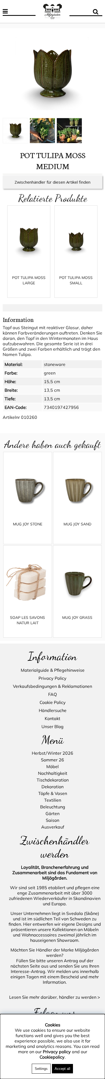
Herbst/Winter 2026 (52, 753)
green (49, 373)
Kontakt (52, 718)
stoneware (54, 364)
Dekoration (52, 786)
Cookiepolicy (52, 1057)
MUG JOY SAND (77, 524)
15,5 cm (52, 381)
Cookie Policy (53, 702)
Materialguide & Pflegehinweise (53, 670)
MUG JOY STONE (27, 524)
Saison (52, 820)
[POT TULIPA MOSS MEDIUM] (52, 73)
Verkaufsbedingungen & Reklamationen (52, 686)
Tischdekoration (53, 780)
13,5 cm (52, 390)
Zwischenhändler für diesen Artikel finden (52, 182)
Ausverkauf (52, 827)
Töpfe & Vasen (52, 793)
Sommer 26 (52, 759)
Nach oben (11, 25)
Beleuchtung (52, 806)
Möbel (52, 766)
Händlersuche (52, 710)
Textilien (52, 800)
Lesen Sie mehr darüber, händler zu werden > (54, 997)
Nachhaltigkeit (52, 773)
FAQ (52, 694)
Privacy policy (57, 1051)
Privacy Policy (52, 678)
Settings (41, 1069)
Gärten (53, 813)
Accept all (62, 1069)
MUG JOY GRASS (77, 617)
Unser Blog (52, 726)
